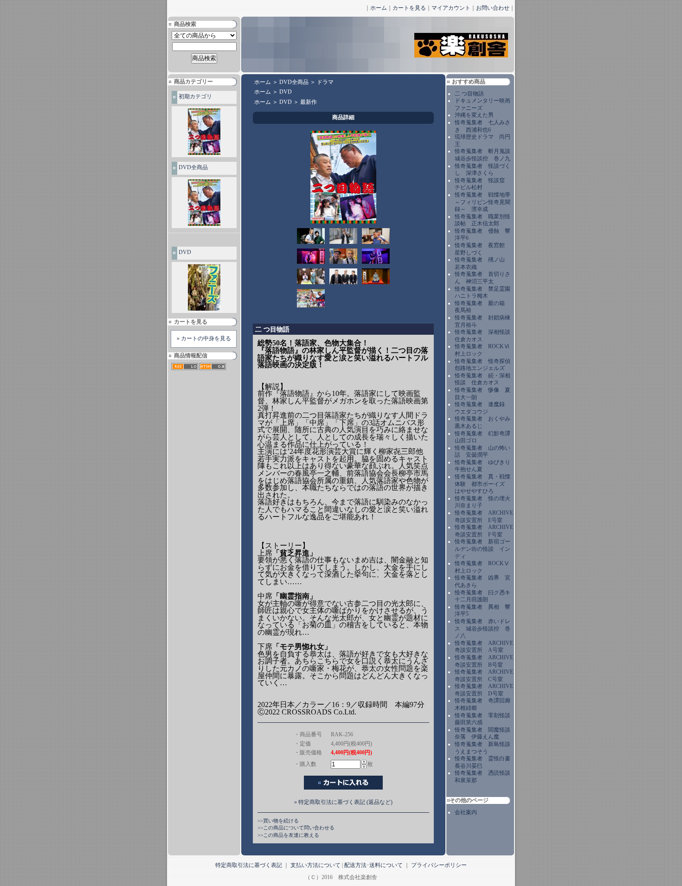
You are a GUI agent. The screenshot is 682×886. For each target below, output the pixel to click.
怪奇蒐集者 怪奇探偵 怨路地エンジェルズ (485, 365)
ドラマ (325, 82)
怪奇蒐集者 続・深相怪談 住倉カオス (482, 379)
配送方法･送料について (373, 865)
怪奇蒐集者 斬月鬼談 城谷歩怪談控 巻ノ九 (485, 155)
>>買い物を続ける (278, 820)
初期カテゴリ (195, 96)
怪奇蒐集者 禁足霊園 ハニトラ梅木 (485, 293)
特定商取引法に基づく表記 (248, 865)
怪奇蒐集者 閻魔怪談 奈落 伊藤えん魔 (485, 733)
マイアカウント (450, 8)
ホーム (378, 8)
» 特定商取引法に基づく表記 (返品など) (343, 802)
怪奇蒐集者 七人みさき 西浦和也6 (482, 126)
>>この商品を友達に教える (288, 835)
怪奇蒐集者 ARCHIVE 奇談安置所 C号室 (484, 675)
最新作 (308, 102)
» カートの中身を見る (204, 338)
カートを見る (409, 8)
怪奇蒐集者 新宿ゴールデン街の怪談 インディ (482, 548)
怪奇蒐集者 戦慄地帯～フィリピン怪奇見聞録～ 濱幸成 (482, 201)
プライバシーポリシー (439, 865)
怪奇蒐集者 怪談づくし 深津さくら (482, 170)
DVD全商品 (193, 167)
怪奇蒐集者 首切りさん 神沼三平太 (482, 278)
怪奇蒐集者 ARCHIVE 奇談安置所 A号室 (484, 647)
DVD (185, 252)
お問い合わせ (492, 8)
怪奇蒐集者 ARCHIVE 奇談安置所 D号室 (484, 690)
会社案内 (466, 812)
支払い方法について (315, 865)
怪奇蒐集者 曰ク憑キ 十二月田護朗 (485, 596)
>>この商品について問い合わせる (296, 827)
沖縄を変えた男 (474, 115)
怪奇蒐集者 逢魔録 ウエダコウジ (482, 408)
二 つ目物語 (469, 93)
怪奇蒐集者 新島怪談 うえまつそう (485, 748)
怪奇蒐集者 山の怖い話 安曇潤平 (482, 452)
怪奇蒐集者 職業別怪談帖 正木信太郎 (482, 220)
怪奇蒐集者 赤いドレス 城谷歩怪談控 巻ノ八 (482, 628)
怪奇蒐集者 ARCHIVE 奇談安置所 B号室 (484, 661)
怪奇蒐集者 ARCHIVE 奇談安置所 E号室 (484, 516)
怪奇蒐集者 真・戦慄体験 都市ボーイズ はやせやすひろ (482, 483)
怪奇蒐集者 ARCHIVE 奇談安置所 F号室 (484, 531)
